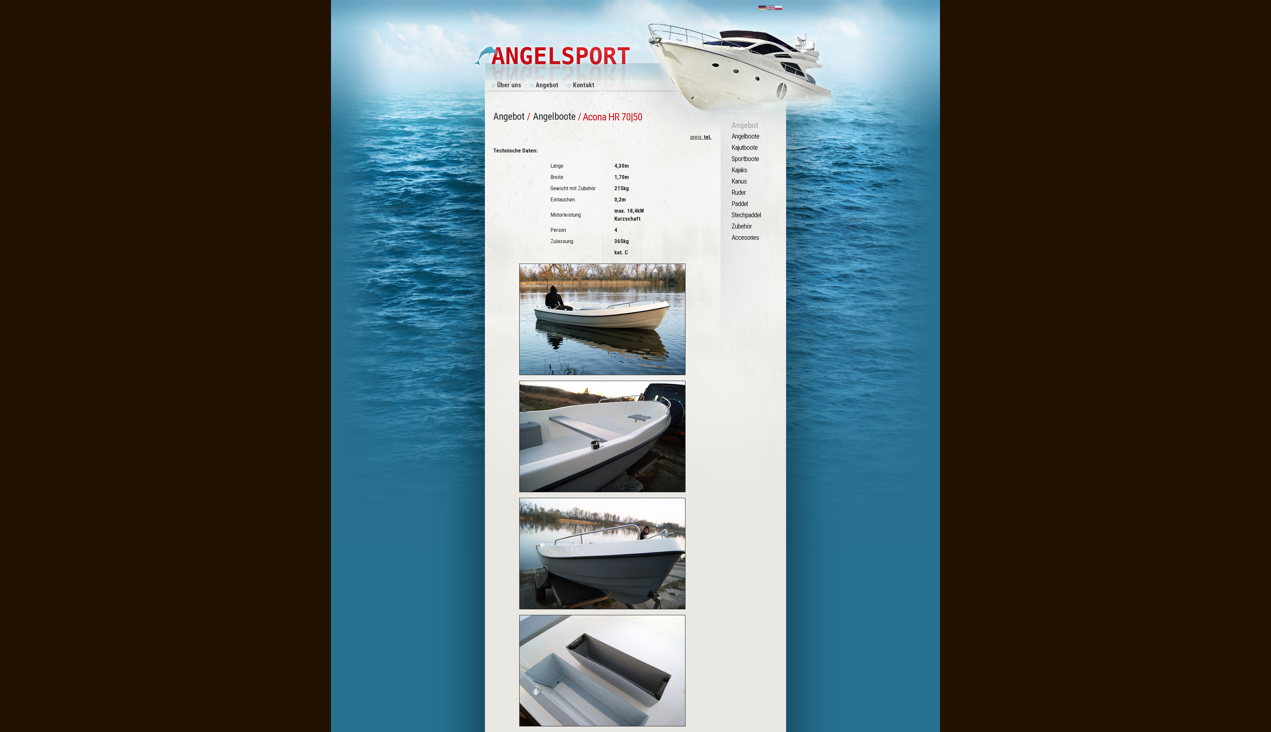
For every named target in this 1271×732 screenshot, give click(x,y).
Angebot (509, 116)
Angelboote (554, 116)
